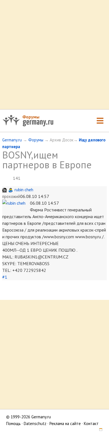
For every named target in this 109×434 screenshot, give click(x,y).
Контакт (91, 423)
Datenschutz (35, 423)
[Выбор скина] (98, 430)
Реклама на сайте (65, 423)
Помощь (13, 423)
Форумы (30, 117)
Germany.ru (12, 140)
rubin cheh (24, 189)
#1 (4, 277)
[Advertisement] (54, 54)
